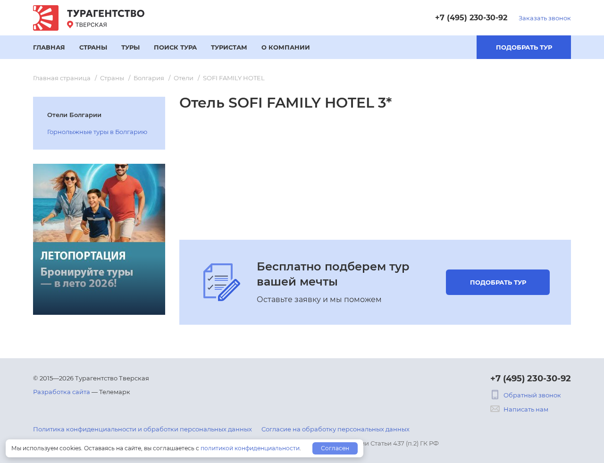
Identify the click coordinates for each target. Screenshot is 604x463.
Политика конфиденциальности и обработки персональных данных (142, 429)
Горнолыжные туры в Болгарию (97, 131)
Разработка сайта (61, 392)
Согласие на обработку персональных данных (335, 429)
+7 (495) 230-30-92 (471, 17)
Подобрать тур (524, 47)
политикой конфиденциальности (250, 448)
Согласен (335, 448)
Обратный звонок (532, 395)
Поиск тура (175, 47)
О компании (285, 47)
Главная (49, 47)
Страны (93, 47)
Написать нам (525, 409)
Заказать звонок (545, 18)
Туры (130, 47)
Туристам (229, 47)
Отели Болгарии (74, 114)
